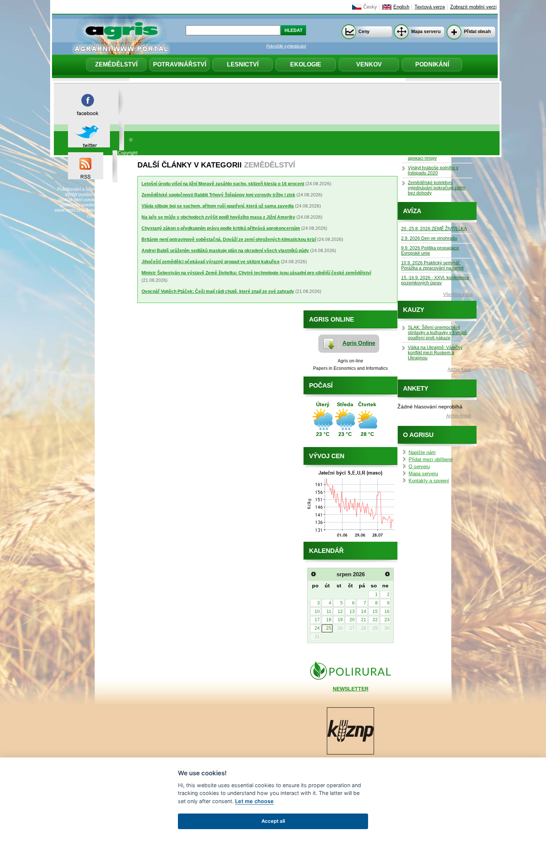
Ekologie (305, 64)
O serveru (419, 466)
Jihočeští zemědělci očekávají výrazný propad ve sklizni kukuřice (211, 261)
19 (340, 619)
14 (363, 611)
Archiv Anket (458, 415)
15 (375, 611)
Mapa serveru (426, 31)
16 (387, 611)
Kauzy (413, 309)
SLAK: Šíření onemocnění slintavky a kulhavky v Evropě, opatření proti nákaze (438, 332)
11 (328, 611)
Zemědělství (116, 64)
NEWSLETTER (350, 689)
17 (317, 619)
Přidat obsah (477, 31)
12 (340, 611)
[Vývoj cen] (350, 540)
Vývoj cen (326, 456)
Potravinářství (179, 64)
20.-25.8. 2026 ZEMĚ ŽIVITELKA (434, 228)
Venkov (369, 64)
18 (328, 619)
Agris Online (358, 343)
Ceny (364, 31)
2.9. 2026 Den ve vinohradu (429, 238)
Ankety (415, 388)
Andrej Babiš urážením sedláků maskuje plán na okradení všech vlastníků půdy (225, 250)
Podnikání (432, 64)
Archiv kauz (459, 369)
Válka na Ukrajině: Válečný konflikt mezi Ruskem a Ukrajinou (435, 353)
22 (375, 619)
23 (387, 619)
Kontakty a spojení (429, 480)
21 (363, 619)
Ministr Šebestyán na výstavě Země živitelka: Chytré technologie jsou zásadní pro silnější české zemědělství (256, 273)
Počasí (321, 385)
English (401, 7)
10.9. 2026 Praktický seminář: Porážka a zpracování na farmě (432, 265)
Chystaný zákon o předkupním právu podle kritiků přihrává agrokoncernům (221, 228)
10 (317, 611)
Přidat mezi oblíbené (431, 459)
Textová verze (430, 7)
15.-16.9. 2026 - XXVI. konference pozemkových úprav (435, 280)
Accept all (273, 821)
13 (352, 611)
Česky (370, 7)
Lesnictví (243, 64)
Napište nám (422, 452)
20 (352, 619)
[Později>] (387, 574)
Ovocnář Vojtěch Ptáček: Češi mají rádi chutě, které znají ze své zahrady (218, 291)
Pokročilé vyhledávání (286, 46)
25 (328, 628)
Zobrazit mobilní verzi (473, 7)
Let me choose (254, 801)
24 (317, 628)
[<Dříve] (313, 574)
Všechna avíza (458, 294)
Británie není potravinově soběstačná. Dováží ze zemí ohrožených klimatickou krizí (229, 239)
